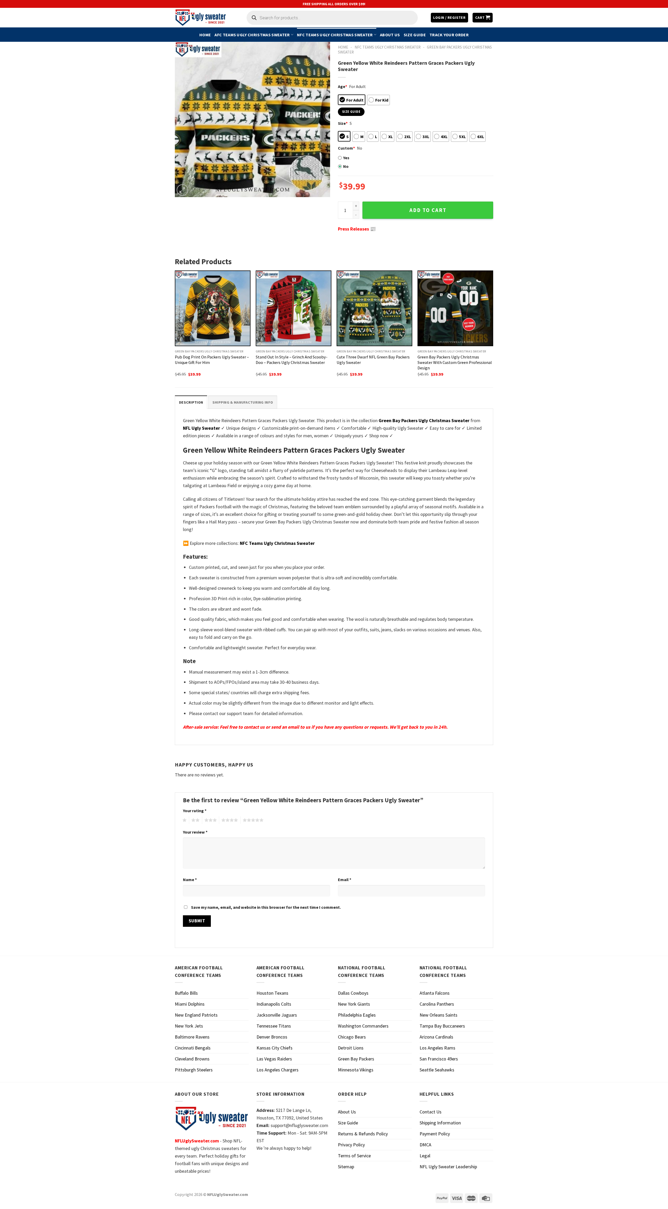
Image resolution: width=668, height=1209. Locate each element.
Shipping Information (440, 1123)
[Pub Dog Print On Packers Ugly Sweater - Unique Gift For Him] (212, 308)
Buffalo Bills (186, 993)
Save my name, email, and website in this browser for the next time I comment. (266, 907)
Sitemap (346, 1167)
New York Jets (189, 1026)
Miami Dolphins (190, 1004)
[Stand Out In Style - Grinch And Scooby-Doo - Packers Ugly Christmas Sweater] (293, 308)
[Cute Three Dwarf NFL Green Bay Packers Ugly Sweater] (374, 308)
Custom (346, 148)
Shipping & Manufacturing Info (242, 402)
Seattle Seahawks (437, 1070)
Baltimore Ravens (192, 1037)
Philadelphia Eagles (357, 1015)
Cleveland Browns (192, 1059)
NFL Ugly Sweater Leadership (448, 1167)
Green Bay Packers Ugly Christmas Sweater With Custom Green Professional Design (455, 362)
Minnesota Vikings (355, 1070)
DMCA (425, 1145)
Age (342, 86)
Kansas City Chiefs (275, 1048)
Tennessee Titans (274, 1026)
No (346, 166)
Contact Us (431, 1112)
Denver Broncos (272, 1037)
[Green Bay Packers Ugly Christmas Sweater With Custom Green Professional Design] (455, 308)
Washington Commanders (363, 1026)
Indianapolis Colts (274, 1004)
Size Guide (415, 34)
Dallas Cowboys (353, 993)
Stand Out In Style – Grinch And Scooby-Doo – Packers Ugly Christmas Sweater (291, 359)
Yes (346, 157)
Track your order (449, 34)
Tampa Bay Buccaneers (442, 1026)
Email (344, 879)
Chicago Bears (352, 1037)
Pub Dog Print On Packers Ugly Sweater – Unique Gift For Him (212, 359)
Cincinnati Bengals (193, 1048)
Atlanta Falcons (435, 993)
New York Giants (354, 1004)
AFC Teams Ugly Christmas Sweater (252, 34)
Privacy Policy (351, 1145)
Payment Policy (435, 1134)
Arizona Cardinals (436, 1037)
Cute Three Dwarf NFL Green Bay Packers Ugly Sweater (373, 359)
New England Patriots (196, 1015)
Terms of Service (354, 1156)
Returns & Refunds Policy (363, 1134)
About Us (390, 34)
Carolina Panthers (437, 1004)
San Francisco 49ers (439, 1059)
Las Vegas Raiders (274, 1059)
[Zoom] (182, 190)
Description (191, 402)
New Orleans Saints (438, 1015)
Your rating (194, 810)
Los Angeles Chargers (278, 1070)
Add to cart (427, 210)
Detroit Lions (350, 1048)
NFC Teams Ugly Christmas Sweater (335, 34)
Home (205, 34)
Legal (425, 1156)
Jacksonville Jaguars (277, 1015)
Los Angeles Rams (437, 1048)
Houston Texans (272, 993)
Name (190, 879)
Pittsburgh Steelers (194, 1070)
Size (343, 123)
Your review (195, 832)
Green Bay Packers (356, 1059)
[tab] (191, 402)
